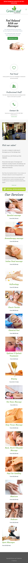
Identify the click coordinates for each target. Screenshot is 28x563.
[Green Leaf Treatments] (14, 9)
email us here (14, 116)
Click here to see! (13, 38)
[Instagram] (16, 560)
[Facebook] (12, 560)
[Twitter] (14, 560)
